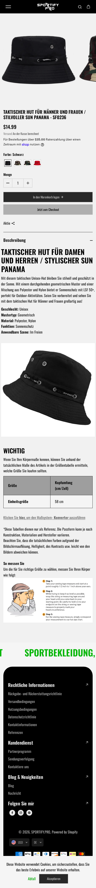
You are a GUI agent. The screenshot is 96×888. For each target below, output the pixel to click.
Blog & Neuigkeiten (25, 777)
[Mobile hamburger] (8, 7)
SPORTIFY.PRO (40, 832)
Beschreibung (14, 240)
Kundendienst (20, 742)
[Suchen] (80, 6)
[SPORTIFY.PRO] (48, 6)
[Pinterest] (29, 813)
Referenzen (15, 732)
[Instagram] (21, 813)
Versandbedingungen (21, 701)
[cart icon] (88, 6)
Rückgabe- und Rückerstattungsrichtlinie (35, 693)
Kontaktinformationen (22, 724)
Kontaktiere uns (18, 766)
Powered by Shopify (64, 832)
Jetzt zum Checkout (48, 209)
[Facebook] (12, 813)
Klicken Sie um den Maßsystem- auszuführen (44, 517)
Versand (7, 133)
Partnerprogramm (19, 751)
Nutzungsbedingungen (22, 709)
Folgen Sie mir (21, 803)
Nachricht (14, 793)
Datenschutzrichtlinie (22, 716)
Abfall (32, 878)
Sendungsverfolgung (21, 759)
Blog (11, 785)
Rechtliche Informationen (31, 685)
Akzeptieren (53, 878)
